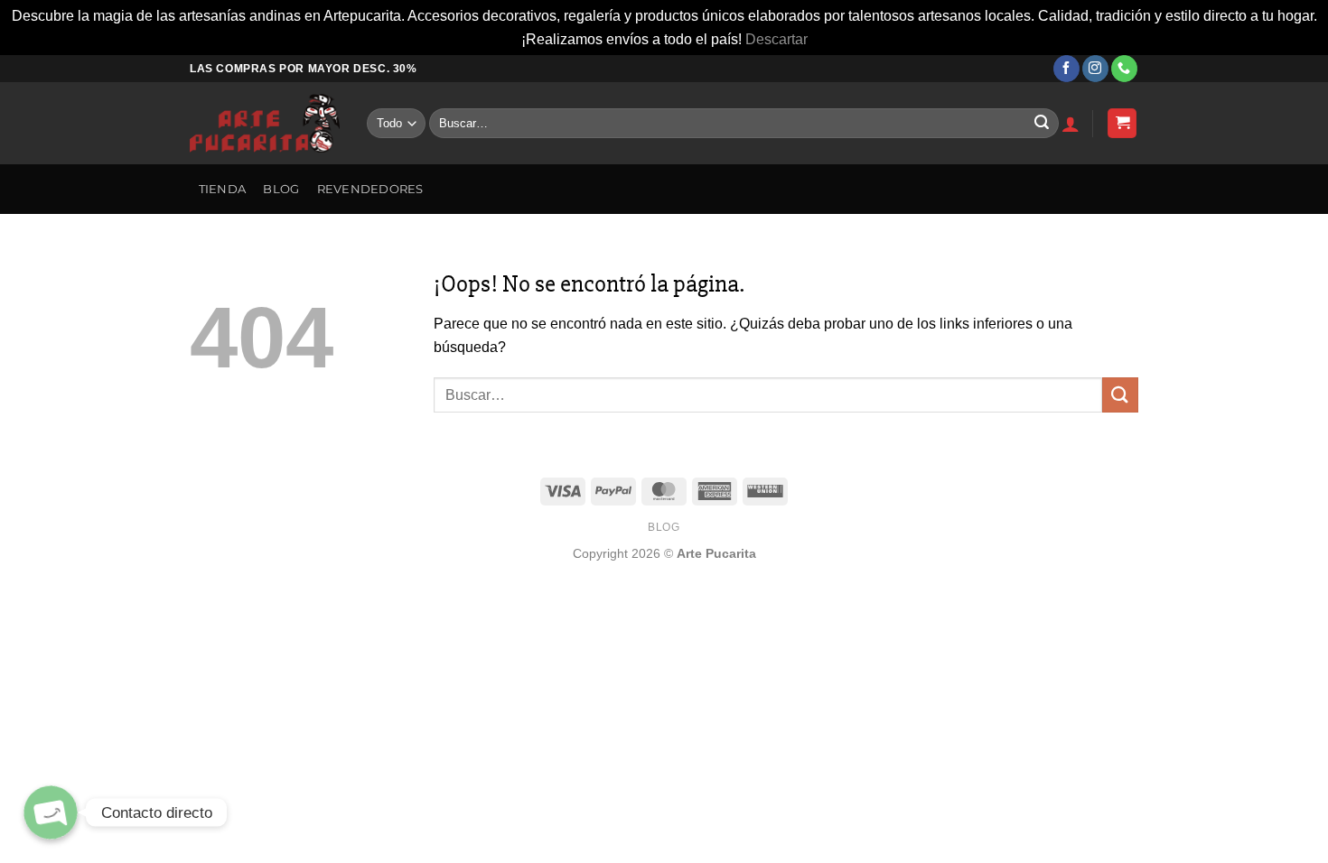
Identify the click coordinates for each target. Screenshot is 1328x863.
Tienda (223, 189)
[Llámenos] (1124, 68)
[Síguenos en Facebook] (1066, 68)
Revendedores (370, 189)
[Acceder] (1070, 124)
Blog (281, 189)
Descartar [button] (776, 39)
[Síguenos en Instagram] (1095, 68)
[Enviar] (1041, 123)
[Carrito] (1122, 123)
